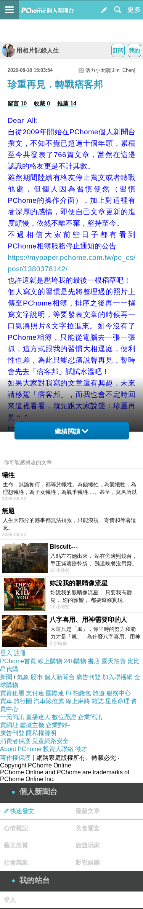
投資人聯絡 (58, 749)
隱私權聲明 (41, 733)
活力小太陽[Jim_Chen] (110, 70)
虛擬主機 (32, 725)
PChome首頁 (18, 661)
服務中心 (118, 693)
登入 (6, 653)
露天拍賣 (113, 661)
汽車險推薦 (49, 701)
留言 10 (17, 103)
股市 (37, 677)
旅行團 (23, 701)
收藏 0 (42, 103)
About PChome (21, 749)
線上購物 (50, 661)
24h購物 (75, 661)
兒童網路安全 (50, 741)
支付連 (35, 693)
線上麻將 (78, 701)
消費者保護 (15, 741)
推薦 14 (66, 103)
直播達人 (38, 717)
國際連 (55, 693)
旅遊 (99, 693)
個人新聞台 (59, 677)
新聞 (6, 677)
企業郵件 (58, 725)
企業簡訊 (90, 717)
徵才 (81, 749)
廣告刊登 (88, 677)
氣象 (23, 677)
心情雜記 (16, 828)
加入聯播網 (117, 677)
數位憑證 (64, 717)
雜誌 (98, 701)
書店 (94, 661)
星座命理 (117, 701)
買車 (6, 701)
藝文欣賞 (16, 845)
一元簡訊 (12, 717)
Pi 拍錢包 (78, 693)
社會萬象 (16, 862)
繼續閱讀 (68, 431)
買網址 (9, 725)
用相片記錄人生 (37, 50)
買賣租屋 (12, 693)
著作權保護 (15, 758)
